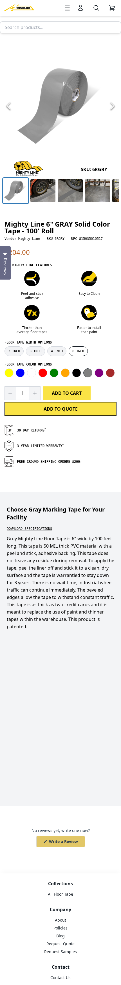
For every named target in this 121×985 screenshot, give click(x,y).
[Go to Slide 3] (70, 190)
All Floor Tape (60, 894)
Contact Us (60, 977)
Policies (60, 928)
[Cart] (112, 8)
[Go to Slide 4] (97, 190)
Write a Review (66, 842)
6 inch (78, 351)
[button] (60, 106)
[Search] (96, 8)
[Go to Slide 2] (43, 190)
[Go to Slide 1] (15, 190)
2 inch (14, 351)
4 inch (57, 351)
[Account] (80, 8)
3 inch (35, 351)
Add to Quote (61, 409)
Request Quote (60, 943)
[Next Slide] (112, 106)
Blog (60, 935)
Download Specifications (29, 529)
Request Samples (60, 951)
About (60, 920)
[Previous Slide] (8, 106)
